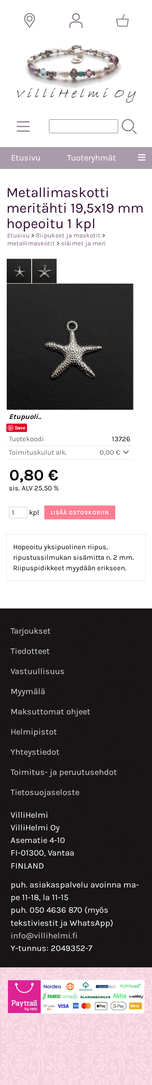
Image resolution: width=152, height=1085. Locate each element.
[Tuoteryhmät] (23, 126)
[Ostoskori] (122, 21)
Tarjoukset (31, 631)
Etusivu (26, 158)
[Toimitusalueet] (29, 21)
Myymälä (28, 691)
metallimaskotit (31, 243)
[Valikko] (141, 158)
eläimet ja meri (83, 243)
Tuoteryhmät (91, 158)
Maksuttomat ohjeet (50, 711)
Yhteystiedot (35, 752)
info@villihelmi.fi (44, 935)
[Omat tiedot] (76, 21)
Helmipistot (34, 732)
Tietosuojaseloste (45, 792)
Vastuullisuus (38, 671)
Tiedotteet (30, 651)
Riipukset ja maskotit (68, 235)
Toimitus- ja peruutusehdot (64, 772)
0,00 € (111, 452)
